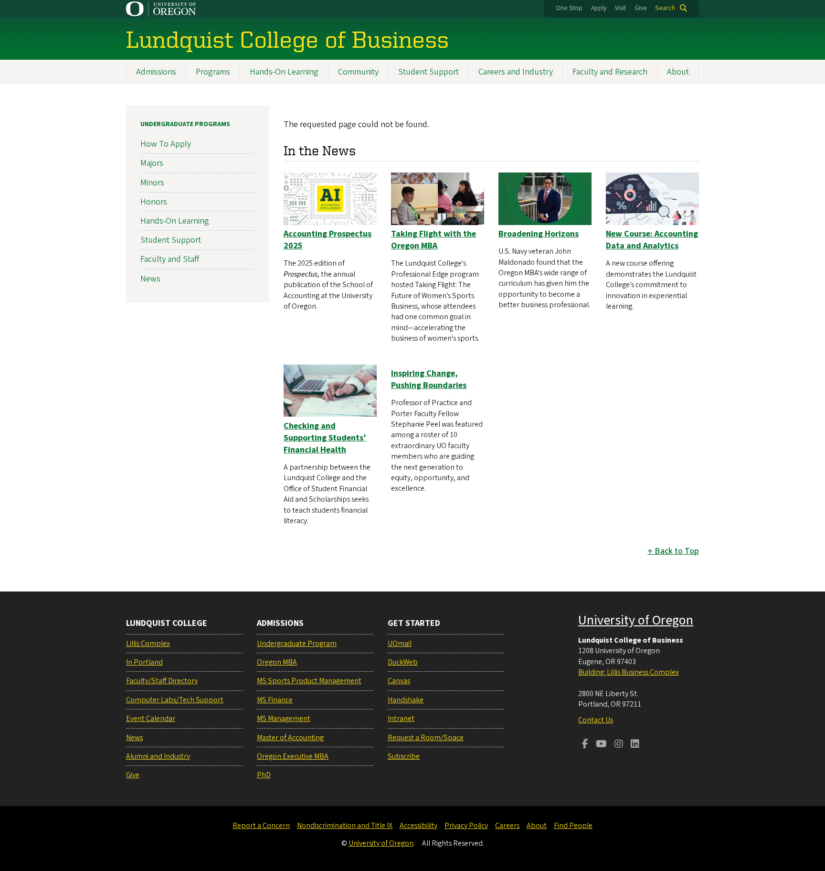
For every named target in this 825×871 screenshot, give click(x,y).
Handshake (405, 700)
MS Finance (275, 700)
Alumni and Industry (158, 756)
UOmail (400, 643)
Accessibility (418, 825)
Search (665, 8)
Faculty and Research (609, 72)
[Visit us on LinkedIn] (635, 745)
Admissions (156, 72)
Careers (507, 825)
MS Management (283, 718)
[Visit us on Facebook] (585, 745)
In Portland (144, 662)
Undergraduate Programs (185, 124)
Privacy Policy (466, 825)
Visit (620, 8)
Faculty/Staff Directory (162, 681)
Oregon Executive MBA (292, 756)
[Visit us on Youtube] (601, 745)
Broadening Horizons (538, 234)
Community (358, 72)
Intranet (401, 718)
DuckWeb (403, 662)
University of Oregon (635, 620)
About (678, 72)
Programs (213, 72)
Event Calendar (150, 718)
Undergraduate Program (297, 643)
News (150, 279)
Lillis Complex (148, 643)
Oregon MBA (277, 662)
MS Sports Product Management (309, 681)
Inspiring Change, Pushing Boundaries (428, 379)
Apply (598, 8)
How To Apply (165, 144)
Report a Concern (261, 825)
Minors (152, 183)
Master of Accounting (290, 737)
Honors (153, 202)
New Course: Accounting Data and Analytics (652, 240)
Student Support (428, 72)
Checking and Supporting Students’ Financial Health (325, 438)
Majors (151, 163)
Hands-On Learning (284, 72)
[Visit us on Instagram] (619, 745)
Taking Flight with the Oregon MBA (433, 240)
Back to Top (677, 551)
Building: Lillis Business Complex (628, 672)
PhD (264, 775)
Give (641, 8)
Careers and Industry (515, 72)
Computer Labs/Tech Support (174, 700)
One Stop (569, 8)
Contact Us (595, 720)
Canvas (399, 681)
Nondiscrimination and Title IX (344, 825)
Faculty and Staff (169, 259)
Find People (573, 825)
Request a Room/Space (426, 737)
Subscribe (404, 756)
